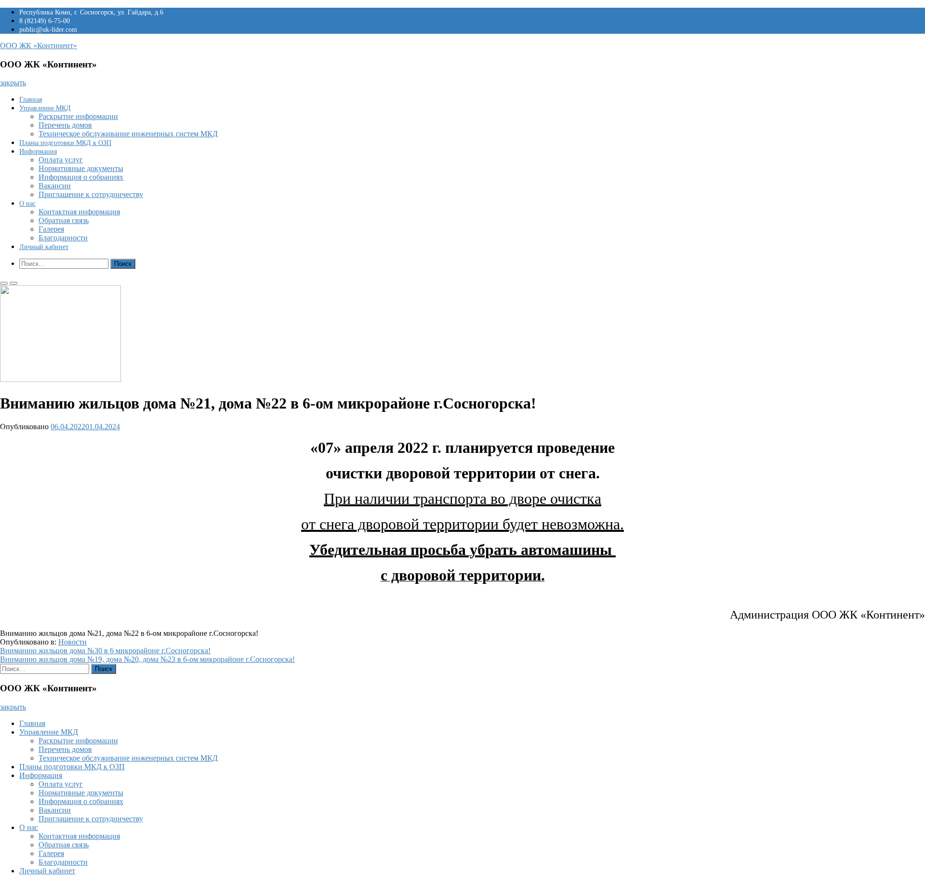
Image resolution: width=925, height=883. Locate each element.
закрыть (13, 83)
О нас (27, 203)
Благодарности (63, 238)
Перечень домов (65, 125)
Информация (38, 151)
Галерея (51, 229)
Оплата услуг (61, 160)
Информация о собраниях (81, 177)
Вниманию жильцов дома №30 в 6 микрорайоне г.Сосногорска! (105, 650)
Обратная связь (64, 220)
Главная (30, 99)
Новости (72, 642)
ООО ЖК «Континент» (38, 45)
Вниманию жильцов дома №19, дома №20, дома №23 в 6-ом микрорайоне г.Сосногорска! (147, 659)
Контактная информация (79, 212)
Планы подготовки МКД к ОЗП (65, 142)
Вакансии (55, 186)
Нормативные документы (81, 168)
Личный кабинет (43, 246)
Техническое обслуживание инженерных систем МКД (128, 134)
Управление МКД (45, 108)
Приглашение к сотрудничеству (91, 194)
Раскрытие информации (78, 116)
